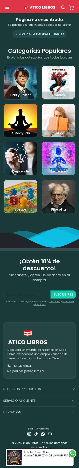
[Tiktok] (36, 434)
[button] (11, 7)
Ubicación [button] (12, 412)
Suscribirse (63, 294)
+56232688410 (22, 366)
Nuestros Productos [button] (22, 389)
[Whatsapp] (43, 434)
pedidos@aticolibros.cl (28, 371)
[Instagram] (29, 434)
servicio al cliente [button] (19, 400)
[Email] (49, 434)
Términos (54, 301)
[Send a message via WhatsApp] (72, 453)
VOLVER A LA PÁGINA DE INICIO (39, 34)
